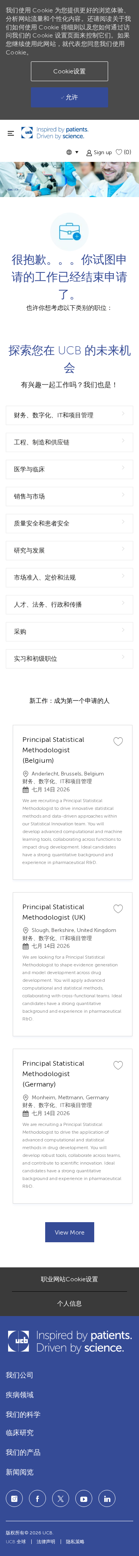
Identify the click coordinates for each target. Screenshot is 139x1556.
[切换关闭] (11, 133)
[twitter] (60, 1498)
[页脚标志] (69, 1342)
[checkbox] (118, 741)
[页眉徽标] (55, 133)
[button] (72, 152)
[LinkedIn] (83, 1498)
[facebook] (37, 1498)
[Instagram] (14, 1498)
